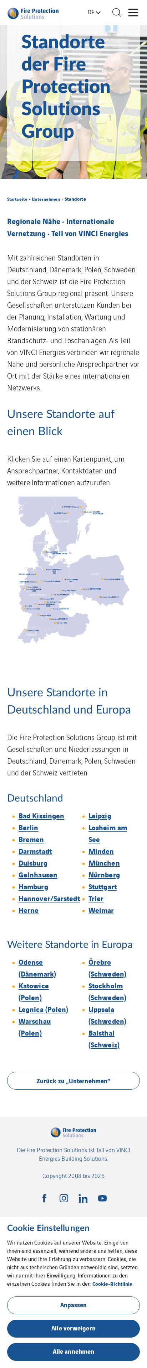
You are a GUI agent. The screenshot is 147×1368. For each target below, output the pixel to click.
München (104, 862)
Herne (29, 910)
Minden (101, 851)
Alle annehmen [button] (73, 1351)
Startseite (17, 198)
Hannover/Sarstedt (49, 898)
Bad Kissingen (41, 815)
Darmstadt (35, 851)
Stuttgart (102, 886)
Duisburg (33, 862)
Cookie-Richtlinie (112, 1283)
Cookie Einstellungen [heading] (48, 1228)
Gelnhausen (38, 874)
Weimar (101, 910)
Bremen (31, 839)
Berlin (29, 827)
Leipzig (99, 815)
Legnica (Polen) (44, 1009)
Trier (96, 898)
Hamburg (33, 886)
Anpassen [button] (73, 1304)
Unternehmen (46, 198)
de (91, 12)
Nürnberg (104, 874)
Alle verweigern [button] (73, 1327)
